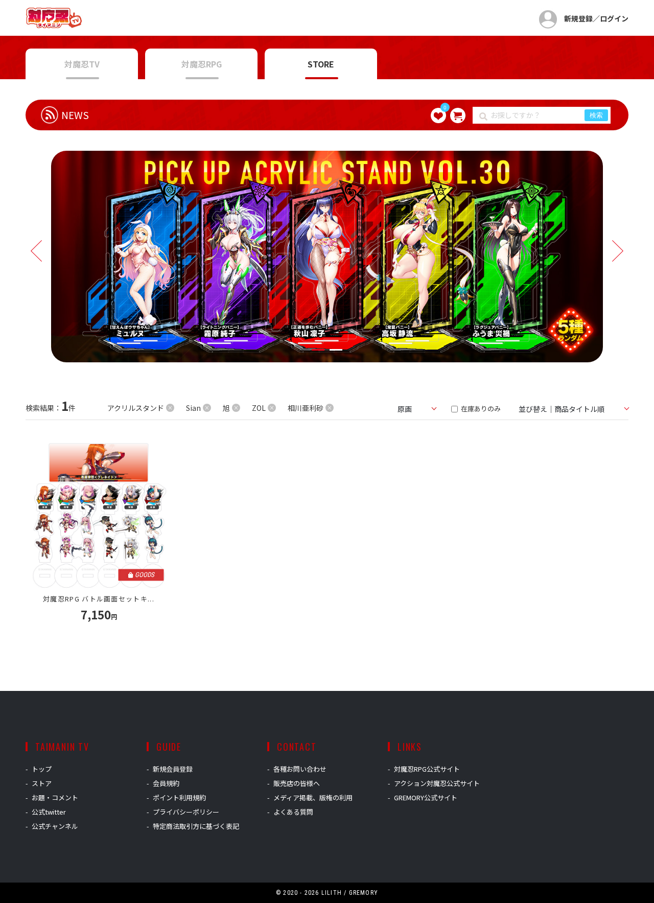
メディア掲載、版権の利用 (313, 797)
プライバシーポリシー (186, 812)
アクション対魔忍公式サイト (437, 783)
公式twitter (49, 812)
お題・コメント (55, 797)
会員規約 (166, 783)
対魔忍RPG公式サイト (427, 769)
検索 (596, 115)
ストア (42, 783)
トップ (42, 769)
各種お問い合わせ (299, 769)
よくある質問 (293, 812)
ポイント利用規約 (179, 797)
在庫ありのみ (480, 408)
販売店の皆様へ (296, 783)
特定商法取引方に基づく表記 (196, 826)
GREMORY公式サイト (425, 797)
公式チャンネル (55, 826)
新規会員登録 (173, 769)
